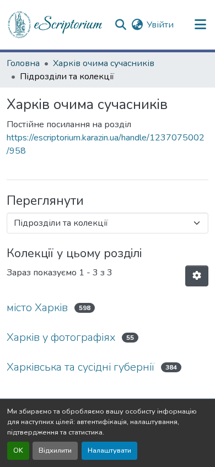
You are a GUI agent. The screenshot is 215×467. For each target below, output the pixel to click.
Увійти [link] (160, 25)
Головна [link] (23, 63)
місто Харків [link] (37, 307)
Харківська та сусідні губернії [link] (80, 367)
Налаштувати (109, 450)
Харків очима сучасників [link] (103, 63)
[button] (56, 25)
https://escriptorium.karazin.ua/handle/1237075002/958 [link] (106, 144)
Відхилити (55, 450)
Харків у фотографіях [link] (61, 337)
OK (18, 450)
